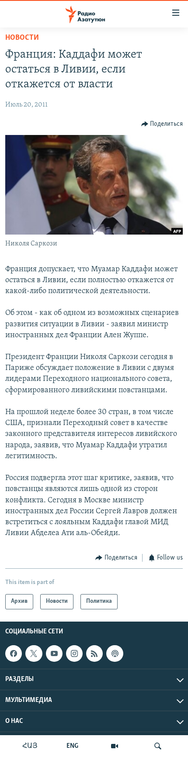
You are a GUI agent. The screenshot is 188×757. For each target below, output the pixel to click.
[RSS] (94, 653)
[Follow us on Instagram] (74, 653)
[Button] (162, 124)
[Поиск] (158, 746)
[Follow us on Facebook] (13, 653)
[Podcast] (114, 653)
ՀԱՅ (30, 746)
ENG (72, 746)
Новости (22, 38)
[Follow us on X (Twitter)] (33, 653)
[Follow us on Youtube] (54, 653)
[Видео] (114, 746)
